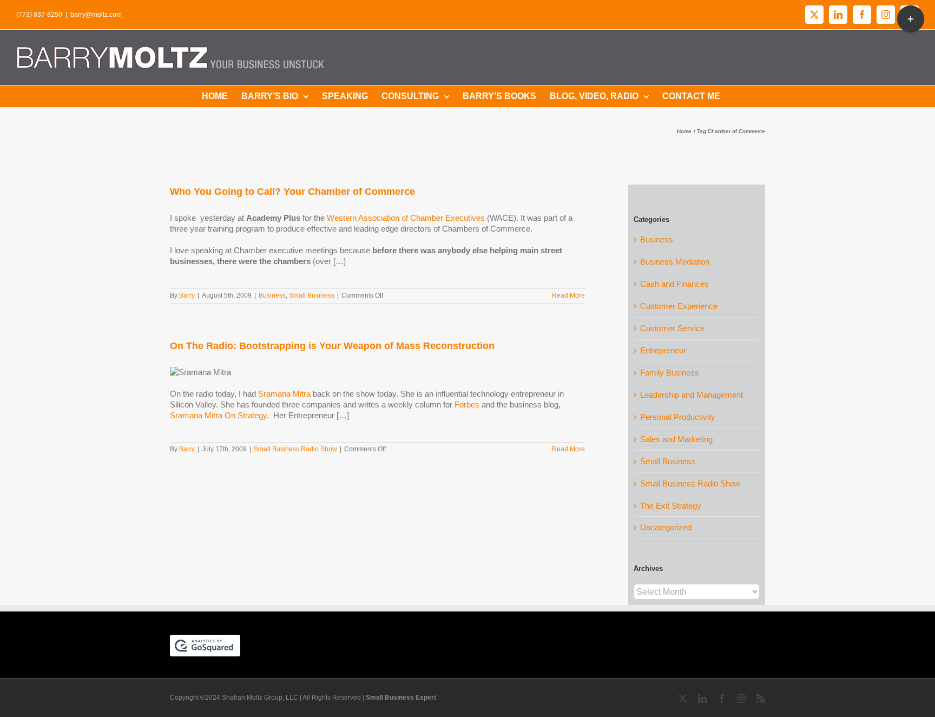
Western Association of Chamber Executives (407, 217)
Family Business (669, 372)
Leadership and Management (691, 394)
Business (272, 295)
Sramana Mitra (284, 393)
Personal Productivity (677, 417)
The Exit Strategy (670, 505)
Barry (187, 295)
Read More (568, 295)
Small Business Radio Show (295, 449)
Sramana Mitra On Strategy (218, 415)
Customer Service (672, 328)
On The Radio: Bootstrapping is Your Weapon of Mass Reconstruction (332, 345)
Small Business (311, 295)
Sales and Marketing (676, 439)
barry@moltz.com (96, 14)
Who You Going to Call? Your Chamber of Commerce (292, 191)
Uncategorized (666, 527)
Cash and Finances (674, 283)
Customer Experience (678, 306)
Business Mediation (674, 261)
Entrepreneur (663, 350)
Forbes (467, 404)
